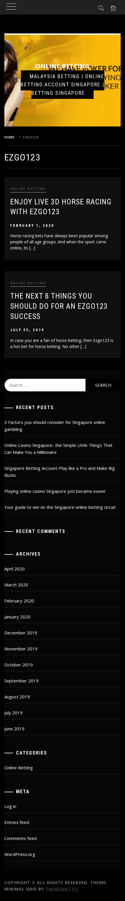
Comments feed (20, 838)
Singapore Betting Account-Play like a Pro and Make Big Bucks (59, 471)
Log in (10, 806)
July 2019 (13, 713)
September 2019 (21, 681)
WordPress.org (19, 854)
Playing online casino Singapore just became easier (55, 491)
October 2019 (18, 665)
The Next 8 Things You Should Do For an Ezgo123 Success (59, 306)
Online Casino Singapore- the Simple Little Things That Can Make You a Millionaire (58, 448)
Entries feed (16, 822)
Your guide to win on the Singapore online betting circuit (60, 507)
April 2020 (14, 569)
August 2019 (17, 697)
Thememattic (62, 889)
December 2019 (20, 633)
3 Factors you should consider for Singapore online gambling (54, 425)
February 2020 (19, 601)
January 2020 (17, 617)
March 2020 (16, 585)
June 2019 (14, 728)
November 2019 (21, 649)
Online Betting (62, 65)
